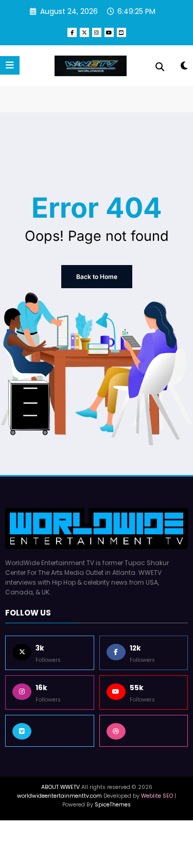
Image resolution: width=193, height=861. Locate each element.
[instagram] (96, 32)
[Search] (159, 67)
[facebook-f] (72, 32)
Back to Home (96, 276)
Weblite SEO (157, 796)
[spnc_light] (184, 68)
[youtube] (109, 32)
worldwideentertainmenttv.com (59, 796)
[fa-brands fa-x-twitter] (84, 32)
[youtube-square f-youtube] (121, 32)
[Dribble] (143, 731)
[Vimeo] (49, 731)
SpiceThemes (113, 805)
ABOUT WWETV (60, 787)
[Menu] (10, 65)
